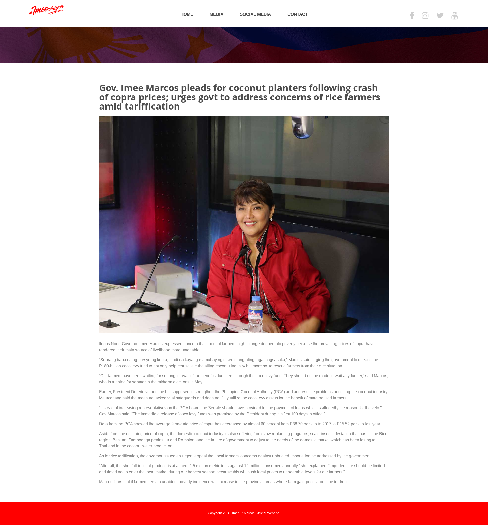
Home (186, 14)
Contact (297, 14)
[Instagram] (425, 16)
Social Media (255, 14)
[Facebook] (412, 16)
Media (216, 14)
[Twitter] (440, 16)
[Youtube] (454, 16)
